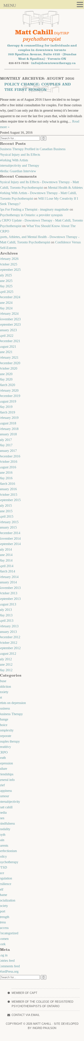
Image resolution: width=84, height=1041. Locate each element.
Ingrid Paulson (44, 1028)
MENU (9, 5)
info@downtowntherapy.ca (53, 63)
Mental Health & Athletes (65, 187)
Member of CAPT (24, 993)
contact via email (26, 1015)
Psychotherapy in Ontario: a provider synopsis (31, 215)
